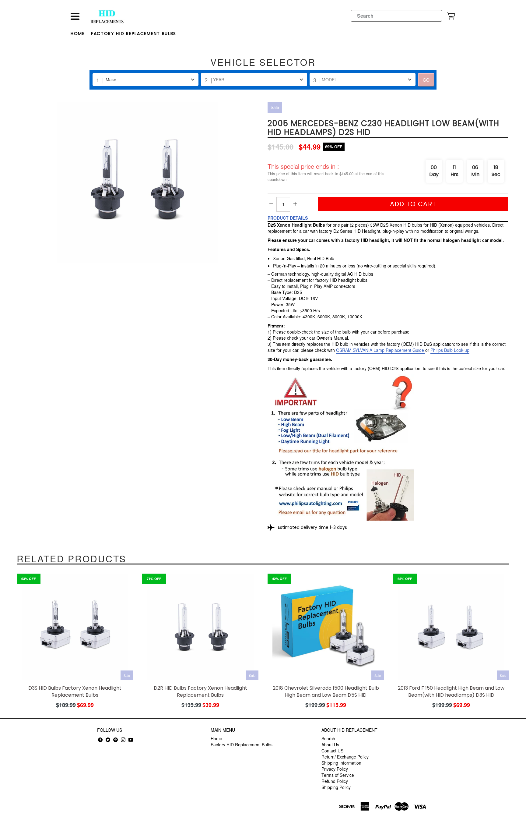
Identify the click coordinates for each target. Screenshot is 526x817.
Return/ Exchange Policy (345, 757)
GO (426, 80)
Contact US (332, 751)
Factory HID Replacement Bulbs (133, 33)
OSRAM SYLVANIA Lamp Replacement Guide (380, 350)
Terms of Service (337, 775)
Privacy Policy (334, 769)
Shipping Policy (336, 787)
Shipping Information (341, 763)
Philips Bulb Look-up (449, 350)
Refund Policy (334, 781)
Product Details (288, 218)
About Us (330, 744)
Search (328, 738)
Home (78, 33)
